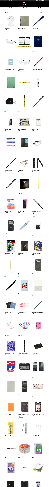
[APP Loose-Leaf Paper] (38, 448)
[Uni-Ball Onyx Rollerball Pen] (10, 163)
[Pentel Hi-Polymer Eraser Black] (24, 467)
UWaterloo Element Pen (35, 28)
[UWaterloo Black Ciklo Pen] (10, 285)
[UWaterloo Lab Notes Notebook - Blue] (10, 62)
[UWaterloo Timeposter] (24, 41)
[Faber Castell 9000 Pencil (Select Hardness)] (38, 305)
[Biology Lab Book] (10, 82)
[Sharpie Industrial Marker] (10, 448)
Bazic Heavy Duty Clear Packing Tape (23, 456)
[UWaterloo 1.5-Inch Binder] (10, 305)
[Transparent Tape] (10, 366)
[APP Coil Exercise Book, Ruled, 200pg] (38, 246)
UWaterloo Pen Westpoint (7, 129)
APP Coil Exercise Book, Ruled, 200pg (37, 253)
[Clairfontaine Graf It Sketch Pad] (38, 325)
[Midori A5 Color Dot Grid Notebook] (10, 386)
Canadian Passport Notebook (22, 312)
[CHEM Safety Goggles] (38, 142)
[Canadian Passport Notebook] (24, 305)
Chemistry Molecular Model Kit (22, 170)
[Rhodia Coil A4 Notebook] (10, 407)
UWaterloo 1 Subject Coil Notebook (22, 28)
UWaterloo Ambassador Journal (22, 253)
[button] (44, 3)
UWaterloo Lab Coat (7, 28)
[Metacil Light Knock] (24, 428)
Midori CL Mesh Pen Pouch (35, 353)
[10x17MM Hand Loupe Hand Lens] (38, 225)
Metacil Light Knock (20, 435)
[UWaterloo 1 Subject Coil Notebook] (24, 21)
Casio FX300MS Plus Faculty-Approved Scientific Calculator (23, 394)
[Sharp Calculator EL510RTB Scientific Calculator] (38, 407)
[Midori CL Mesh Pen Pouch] (38, 346)
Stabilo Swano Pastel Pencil (21, 272)
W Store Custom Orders (41, 0)
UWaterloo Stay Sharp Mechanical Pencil (37, 69)
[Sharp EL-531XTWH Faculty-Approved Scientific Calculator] (38, 366)
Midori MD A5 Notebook (35, 292)
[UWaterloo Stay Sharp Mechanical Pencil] (38, 62)
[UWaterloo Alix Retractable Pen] (24, 82)
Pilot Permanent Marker (21, 211)
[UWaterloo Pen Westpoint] (10, 122)
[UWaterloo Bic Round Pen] (24, 101)
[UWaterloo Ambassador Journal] (24, 246)
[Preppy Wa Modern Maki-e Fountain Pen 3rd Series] (38, 204)
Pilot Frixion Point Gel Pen (7, 211)
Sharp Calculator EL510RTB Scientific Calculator (38, 414)
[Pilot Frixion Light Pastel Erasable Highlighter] (10, 265)
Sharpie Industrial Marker (7, 456)
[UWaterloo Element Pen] (38, 21)
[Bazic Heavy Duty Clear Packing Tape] (24, 448)
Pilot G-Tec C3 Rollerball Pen (35, 435)
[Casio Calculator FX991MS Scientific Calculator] (38, 265)
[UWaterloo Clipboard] (38, 41)
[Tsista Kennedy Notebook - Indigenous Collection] (24, 285)
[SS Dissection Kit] (10, 101)
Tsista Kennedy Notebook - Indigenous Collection (23, 293)
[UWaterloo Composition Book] (24, 142)
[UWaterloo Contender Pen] (10, 183)
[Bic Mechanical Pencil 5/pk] (10, 428)
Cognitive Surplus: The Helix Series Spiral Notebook (23, 414)
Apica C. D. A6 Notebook (35, 129)
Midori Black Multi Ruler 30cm (36, 170)
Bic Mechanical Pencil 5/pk (8, 435)
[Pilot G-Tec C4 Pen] (10, 325)
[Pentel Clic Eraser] (24, 225)
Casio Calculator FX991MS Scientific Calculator (38, 272)
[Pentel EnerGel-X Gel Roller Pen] (38, 101)
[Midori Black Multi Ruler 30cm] (38, 163)
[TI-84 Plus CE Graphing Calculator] (10, 246)
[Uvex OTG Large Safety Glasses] (10, 41)
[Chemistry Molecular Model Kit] (24, 163)
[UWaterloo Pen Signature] (38, 82)
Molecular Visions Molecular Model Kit (37, 393)
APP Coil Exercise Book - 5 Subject (9, 353)
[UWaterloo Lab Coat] (10, 21)
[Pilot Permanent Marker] (24, 204)
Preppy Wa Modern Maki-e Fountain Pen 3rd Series (37, 212)
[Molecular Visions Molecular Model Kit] (38, 386)
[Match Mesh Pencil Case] (24, 366)
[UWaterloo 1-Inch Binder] (24, 183)
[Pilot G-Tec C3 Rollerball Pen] (38, 428)
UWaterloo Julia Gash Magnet (22, 129)
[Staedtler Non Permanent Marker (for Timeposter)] (24, 346)
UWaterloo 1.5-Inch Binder (7, 312)
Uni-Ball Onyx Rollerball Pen (8, 170)
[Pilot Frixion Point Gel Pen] (10, 204)
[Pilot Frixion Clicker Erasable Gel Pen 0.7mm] (10, 142)
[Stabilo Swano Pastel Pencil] (24, 265)
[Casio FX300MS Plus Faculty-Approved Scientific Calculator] (24, 386)
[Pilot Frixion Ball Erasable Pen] (24, 325)
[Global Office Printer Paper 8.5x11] (38, 467)
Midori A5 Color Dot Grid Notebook (9, 393)
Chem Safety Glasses (21, 69)
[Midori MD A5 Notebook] (38, 285)
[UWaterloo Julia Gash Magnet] (24, 122)
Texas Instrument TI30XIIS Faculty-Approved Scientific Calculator (10, 233)
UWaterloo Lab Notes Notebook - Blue (9, 69)
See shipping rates (13, 0)
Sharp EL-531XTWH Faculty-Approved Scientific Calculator (38, 374)
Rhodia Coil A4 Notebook (7, 414)
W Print (37, 0)
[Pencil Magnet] (38, 183)
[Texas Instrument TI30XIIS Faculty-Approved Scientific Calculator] (10, 225)
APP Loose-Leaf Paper (35, 456)
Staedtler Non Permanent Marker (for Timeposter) (23, 354)
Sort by (5, 12)
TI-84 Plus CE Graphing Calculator (8, 253)
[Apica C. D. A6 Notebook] (38, 122)
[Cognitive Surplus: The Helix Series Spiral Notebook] (24, 407)
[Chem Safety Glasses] (24, 62)
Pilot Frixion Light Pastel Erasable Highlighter (10, 272)
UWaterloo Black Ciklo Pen (7, 292)
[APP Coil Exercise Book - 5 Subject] (10, 346)
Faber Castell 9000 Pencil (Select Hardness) (37, 312)
